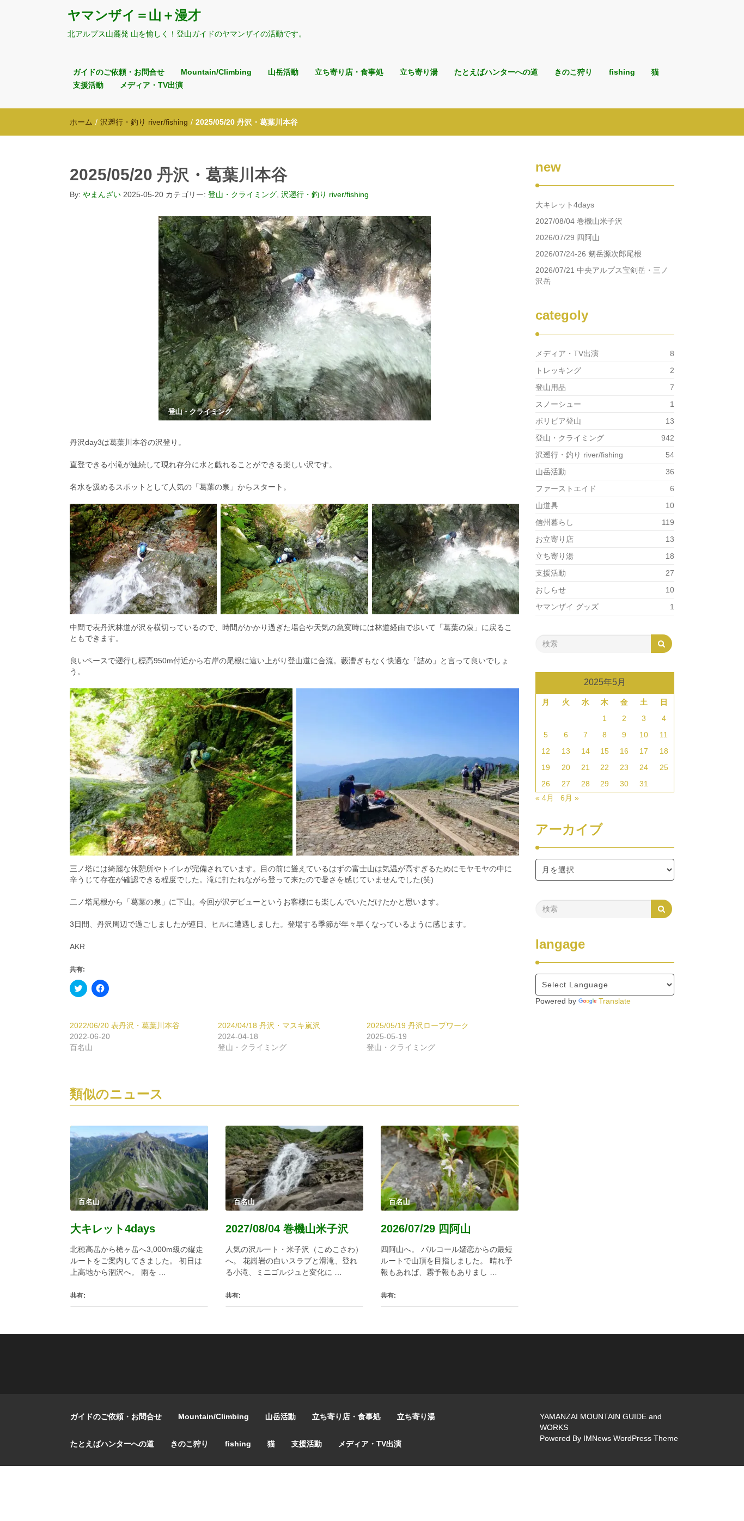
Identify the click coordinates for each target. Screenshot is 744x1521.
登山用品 (550, 387)
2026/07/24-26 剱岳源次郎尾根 (588, 253)
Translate (615, 1001)
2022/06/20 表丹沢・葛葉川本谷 (125, 1025)
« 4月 (544, 797)
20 (566, 767)
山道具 (546, 505)
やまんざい (102, 194)
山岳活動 (283, 72)
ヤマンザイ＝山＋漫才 (134, 15)
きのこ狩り (573, 72)
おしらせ (550, 589)
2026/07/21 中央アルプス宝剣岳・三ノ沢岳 (601, 275)
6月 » (569, 797)
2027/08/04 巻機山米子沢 (287, 1229)
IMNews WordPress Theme (630, 1438)
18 (664, 751)
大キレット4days (112, 1229)
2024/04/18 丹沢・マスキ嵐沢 (269, 1025)
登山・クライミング (242, 194)
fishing (622, 72)
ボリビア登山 (558, 421)
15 (604, 751)
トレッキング (558, 370)
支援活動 (88, 85)
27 (566, 783)
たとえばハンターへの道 (496, 72)
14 (585, 751)
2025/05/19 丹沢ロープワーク (418, 1025)
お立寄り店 (554, 539)
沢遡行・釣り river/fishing (144, 122)
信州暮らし (554, 522)
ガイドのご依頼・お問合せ (118, 72)
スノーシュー (558, 404)
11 (664, 734)
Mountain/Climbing (216, 72)
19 (545, 767)
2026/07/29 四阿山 (426, 1229)
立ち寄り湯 (419, 72)
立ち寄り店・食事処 (349, 72)
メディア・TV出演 (151, 85)
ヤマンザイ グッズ (567, 606)
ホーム (81, 122)
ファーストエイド (565, 488)
